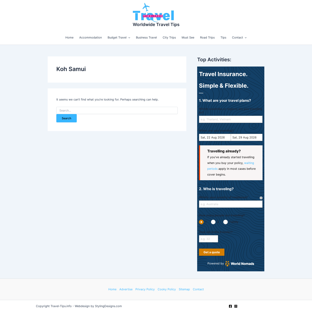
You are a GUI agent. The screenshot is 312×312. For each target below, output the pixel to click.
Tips (223, 37)
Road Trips (207, 37)
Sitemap (184, 289)
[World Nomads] (239, 264)
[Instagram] (235, 306)
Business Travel (146, 37)
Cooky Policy (167, 289)
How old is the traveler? (216, 232)
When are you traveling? (216, 130)
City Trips (169, 37)
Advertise (126, 289)
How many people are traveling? (222, 215)
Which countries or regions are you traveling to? (230, 110)
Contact (237, 37)
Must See (188, 37)
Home (69, 37)
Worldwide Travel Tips (156, 24)
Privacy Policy (145, 289)
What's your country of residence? (223, 197)
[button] (128, 37)
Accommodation (90, 37)
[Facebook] (230, 306)
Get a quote (211, 252)
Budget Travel (117, 37)
